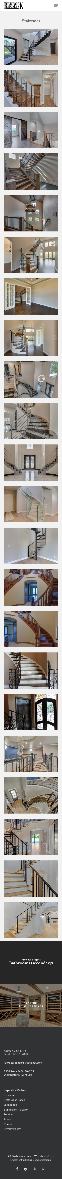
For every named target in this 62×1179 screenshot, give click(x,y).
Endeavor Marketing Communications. (31, 1159)
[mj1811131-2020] (32, 546)
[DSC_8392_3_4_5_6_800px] (32, 796)
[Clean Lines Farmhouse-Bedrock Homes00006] (32, 921)
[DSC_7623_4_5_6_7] (32, 131)
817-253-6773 (17, 1050)
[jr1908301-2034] (32, 214)
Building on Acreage (16, 1109)
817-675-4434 (19, 1054)
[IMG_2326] (32, 671)
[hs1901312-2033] (32, 380)
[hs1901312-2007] (32, 463)
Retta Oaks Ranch (14, 1099)
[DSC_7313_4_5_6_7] (32, 89)
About (7, 1119)
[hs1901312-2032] (32, 422)
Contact (8, 1124)
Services (9, 1114)
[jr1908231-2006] (32, 339)
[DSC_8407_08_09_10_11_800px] (32, 754)
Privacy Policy (12, 1128)
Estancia (9, 1095)
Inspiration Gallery (15, 1090)
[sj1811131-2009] (32, 630)
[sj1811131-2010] (32, 588)
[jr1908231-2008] (32, 297)
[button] (56, 5)
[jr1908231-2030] (32, 255)
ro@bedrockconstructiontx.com (23, 1062)
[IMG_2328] (32, 713)
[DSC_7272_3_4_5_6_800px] (32, 838)
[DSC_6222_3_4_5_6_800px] (32, 879)
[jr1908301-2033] (32, 172)
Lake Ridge (10, 1104)
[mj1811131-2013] (32, 505)
